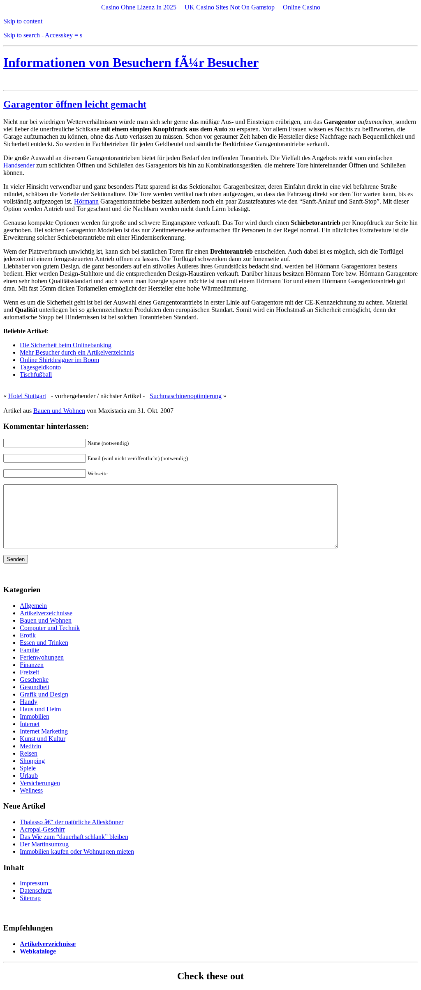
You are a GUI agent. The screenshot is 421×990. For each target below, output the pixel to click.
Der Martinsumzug (44, 844)
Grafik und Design (44, 694)
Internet (29, 723)
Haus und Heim (40, 709)
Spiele (28, 768)
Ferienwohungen (42, 657)
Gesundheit (34, 686)
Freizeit (29, 672)
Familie (29, 649)
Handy (28, 701)
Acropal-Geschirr (42, 829)
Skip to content (22, 21)
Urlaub (29, 775)
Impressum (34, 883)
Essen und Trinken (44, 642)
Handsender (19, 165)
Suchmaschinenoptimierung (186, 395)
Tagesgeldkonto (40, 367)
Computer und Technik (50, 627)
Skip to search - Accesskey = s (42, 35)
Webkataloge (38, 951)
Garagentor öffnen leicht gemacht (74, 104)
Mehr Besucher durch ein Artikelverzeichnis (77, 352)
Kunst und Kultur (42, 738)
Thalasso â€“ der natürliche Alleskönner (71, 821)
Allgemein (33, 605)
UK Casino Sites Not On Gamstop (230, 7)
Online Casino (301, 7)
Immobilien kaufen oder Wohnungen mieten (77, 851)
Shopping (32, 760)
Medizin (30, 745)
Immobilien (34, 716)
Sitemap (30, 897)
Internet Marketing (44, 731)
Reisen (28, 753)
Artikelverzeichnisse (46, 613)
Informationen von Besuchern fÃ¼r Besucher (131, 62)
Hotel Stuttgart (27, 395)
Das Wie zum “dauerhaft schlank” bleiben (74, 836)
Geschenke (34, 679)
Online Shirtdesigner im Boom (59, 359)
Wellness (31, 790)
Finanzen (32, 664)
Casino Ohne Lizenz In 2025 (138, 7)
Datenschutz (36, 890)
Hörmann (86, 201)
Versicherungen (40, 782)
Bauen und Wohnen (59, 410)
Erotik (28, 635)
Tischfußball (36, 374)
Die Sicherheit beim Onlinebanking (65, 344)
